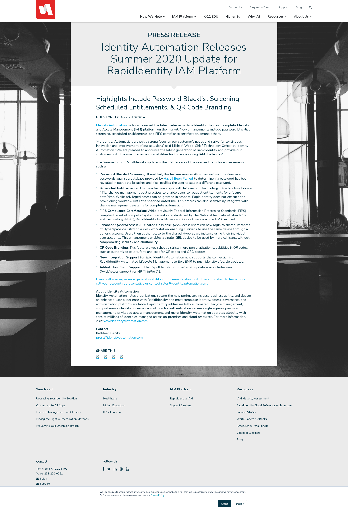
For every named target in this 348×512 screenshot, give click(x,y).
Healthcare (110, 398)
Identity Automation (111, 125)
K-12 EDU (211, 16)
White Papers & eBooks (252, 419)
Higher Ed (232, 16)
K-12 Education (112, 412)
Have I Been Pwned (178, 178)
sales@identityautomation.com (184, 283)
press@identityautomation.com (119, 337)
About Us (301, 16)
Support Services (180, 405)
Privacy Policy (157, 495)
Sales (43, 478)
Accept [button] (224, 503)
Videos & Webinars (248, 433)
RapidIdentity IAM (181, 398)
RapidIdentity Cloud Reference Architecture (264, 405)
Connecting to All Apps (50, 405)
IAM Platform (182, 16)
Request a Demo (260, 7)
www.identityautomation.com (125, 321)
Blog (299, 7)
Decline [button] (240, 503)
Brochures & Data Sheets (252, 426)
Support (283, 7)
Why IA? (254, 16)
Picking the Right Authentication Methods (62, 419)
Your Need (44, 389)
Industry (110, 389)
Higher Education (114, 405)
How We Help (151, 16)
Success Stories (246, 412)
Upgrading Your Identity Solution (56, 398)
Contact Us (236, 7)
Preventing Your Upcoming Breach (57, 426)
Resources (276, 16)
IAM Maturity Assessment (253, 398)
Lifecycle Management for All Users (58, 412)
